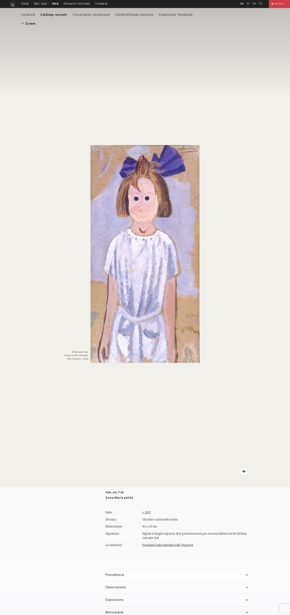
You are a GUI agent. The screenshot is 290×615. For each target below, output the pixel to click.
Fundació (101, 4)
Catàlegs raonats (53, 15)
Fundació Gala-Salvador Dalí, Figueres (167, 545)
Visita (25, 4)
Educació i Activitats (77, 4)
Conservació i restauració (91, 15)
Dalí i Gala (40, 4)
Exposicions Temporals (176, 15)
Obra (55, 4)
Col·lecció (28, 15)
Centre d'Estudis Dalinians (134, 15)
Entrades (279, 4)
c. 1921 (146, 512)
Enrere (30, 24)
